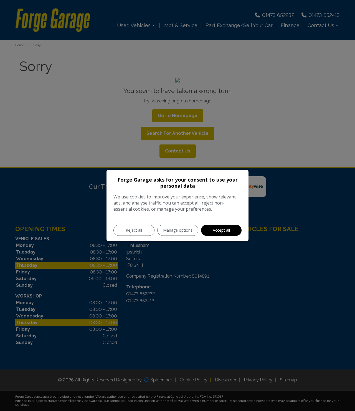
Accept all (221, 230)
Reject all (134, 230)
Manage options (177, 230)
